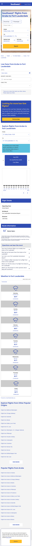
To (4, 34)
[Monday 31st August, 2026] (26, 185)
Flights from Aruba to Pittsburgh (8, 489)
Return (19, 39)
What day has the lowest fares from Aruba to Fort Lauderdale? (14, 253)
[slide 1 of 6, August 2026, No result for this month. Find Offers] (16, 160)
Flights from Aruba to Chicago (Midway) (10, 479)
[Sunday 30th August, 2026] (23, 185)
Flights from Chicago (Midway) (8, 413)
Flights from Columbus (6, 443)
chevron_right (29, 160)
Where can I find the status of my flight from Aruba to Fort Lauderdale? (15, 264)
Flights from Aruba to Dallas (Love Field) (10, 496)
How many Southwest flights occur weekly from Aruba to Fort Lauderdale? (13, 249)
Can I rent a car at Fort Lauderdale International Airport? (13, 257)
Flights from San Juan (6, 456)
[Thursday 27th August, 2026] (16, 185)
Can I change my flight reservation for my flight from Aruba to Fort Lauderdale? (14, 260)
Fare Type (4, 82)
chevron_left (3, 160)
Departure (7, 39)
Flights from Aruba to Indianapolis (9, 512)
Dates (2, 69)
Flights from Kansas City (6, 446)
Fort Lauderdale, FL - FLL (10, 36)
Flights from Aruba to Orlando (8, 472)
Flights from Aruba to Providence (8, 492)
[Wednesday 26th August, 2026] (14, 185)
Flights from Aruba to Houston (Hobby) (10, 499)
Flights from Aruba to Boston (7, 519)
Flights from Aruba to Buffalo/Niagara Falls (11, 506)
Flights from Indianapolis (6, 440)
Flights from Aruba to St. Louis (8, 509)
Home (2, 55)
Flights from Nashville (6, 416)
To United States (17, 55)
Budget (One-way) (6, 76)
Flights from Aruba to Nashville (8, 502)
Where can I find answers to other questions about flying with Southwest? (14, 268)
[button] (2, 4)
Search (16, 46)
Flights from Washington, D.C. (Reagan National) (12, 430)
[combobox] (16, 134)
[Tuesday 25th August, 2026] (11, 185)
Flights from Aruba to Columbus (8, 486)
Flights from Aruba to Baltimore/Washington (11, 476)
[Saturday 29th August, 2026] (21, 185)
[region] (16, 537)
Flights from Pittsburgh (6, 433)
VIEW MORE (16, 462)
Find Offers (16, 162)
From (5, 29)
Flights (8, 55)
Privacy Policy (8, 537)
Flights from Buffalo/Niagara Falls (9, 453)
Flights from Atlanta (5, 420)
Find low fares (16, 119)
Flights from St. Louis (6, 426)
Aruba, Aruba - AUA (9, 31)
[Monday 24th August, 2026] (9, 185)
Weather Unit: (27, 279)
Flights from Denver (5, 450)
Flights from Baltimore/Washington (9, 410)
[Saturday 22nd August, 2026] (4, 185)
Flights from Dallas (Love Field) (8, 423)
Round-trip (6, 21)
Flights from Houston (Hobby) (8, 436)
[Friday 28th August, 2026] (19, 185)
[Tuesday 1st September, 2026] (28, 185)
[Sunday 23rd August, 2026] (7, 185)
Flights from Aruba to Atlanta (7, 482)
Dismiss (16, 541)
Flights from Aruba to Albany (7, 516)
